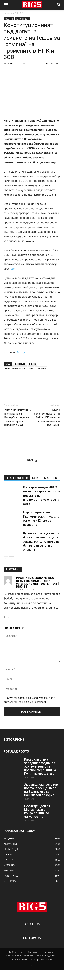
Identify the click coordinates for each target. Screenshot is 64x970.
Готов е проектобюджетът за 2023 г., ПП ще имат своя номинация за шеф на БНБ (46, 417)
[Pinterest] (23, 71)
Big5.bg (10, 63)
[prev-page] (6, 558)
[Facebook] (7, 71)
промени (41, 368)
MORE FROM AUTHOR (44, 478)
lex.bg (21, 352)
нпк (31, 368)
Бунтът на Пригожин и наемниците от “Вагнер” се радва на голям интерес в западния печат (17, 417)
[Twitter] (15, 71)
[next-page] (11, 558)
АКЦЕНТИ (18, 13)
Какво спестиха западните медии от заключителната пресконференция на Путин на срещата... (40, 766)
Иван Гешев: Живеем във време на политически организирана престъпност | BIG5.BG (38, 582)
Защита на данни (45, 955)
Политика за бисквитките (19, 955)
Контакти (33, 951)
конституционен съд (15, 368)
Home (7, 13)
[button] (6, 5)
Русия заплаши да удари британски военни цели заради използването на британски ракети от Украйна (41, 541)
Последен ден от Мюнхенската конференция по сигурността (37, 811)
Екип (21, 951)
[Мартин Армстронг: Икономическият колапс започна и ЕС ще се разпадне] (12, 516)
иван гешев (19, 363)
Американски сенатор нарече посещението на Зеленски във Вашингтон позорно (41, 790)
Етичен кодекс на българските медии (32, 959)
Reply (6, 617)
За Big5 (12, 951)
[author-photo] (32, 455)
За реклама (47, 951)
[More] (40, 71)
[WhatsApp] (31, 71)
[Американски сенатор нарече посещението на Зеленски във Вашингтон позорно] (12, 789)
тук (11, 268)
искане (32, 363)
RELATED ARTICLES (17, 478)
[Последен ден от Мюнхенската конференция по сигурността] (12, 810)
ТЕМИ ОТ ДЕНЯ (22, 19)
